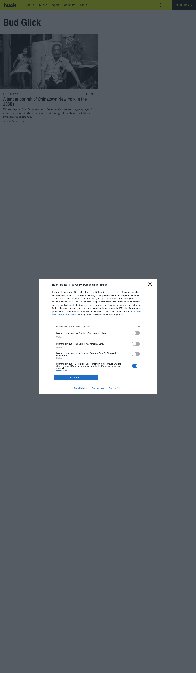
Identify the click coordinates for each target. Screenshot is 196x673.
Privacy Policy (115, 388)
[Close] (151, 285)
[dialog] (98, 336)
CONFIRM (76, 377)
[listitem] (98, 326)
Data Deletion (80, 388)
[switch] (136, 333)
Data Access (98, 388)
